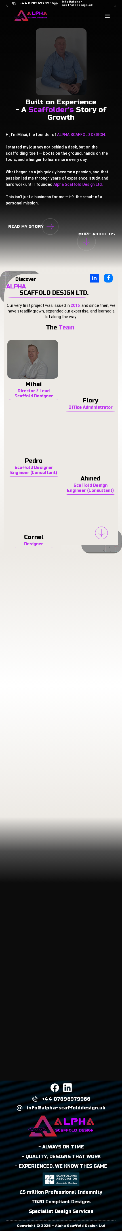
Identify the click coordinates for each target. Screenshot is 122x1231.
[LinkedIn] (67, 1087)
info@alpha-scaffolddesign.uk (77, 3)
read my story (26, 226)
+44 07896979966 (37, 3)
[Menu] (107, 15)
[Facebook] (55, 1087)
